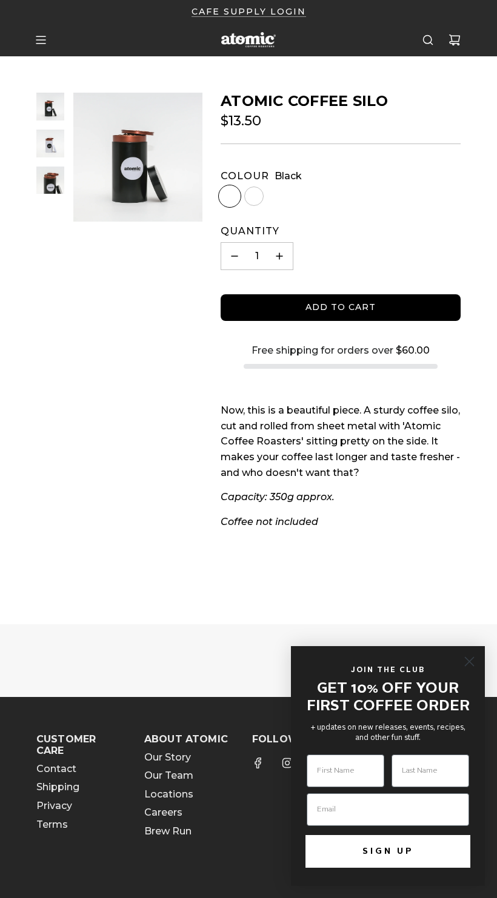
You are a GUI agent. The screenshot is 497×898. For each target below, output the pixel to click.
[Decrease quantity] (234, 256)
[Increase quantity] (279, 256)
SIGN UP (388, 851)
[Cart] (454, 40)
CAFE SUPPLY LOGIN (249, 11)
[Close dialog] (469, 661)
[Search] (428, 40)
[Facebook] (258, 763)
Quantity (250, 231)
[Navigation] (40, 40)
